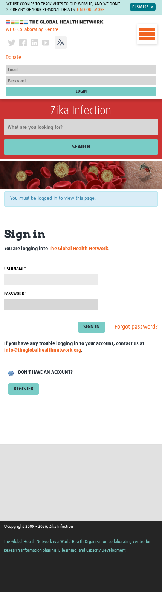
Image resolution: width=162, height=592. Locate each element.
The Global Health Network (55, 22)
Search (81, 147)
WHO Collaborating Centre (32, 29)
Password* (15, 294)
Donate (13, 57)
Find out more (90, 10)
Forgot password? (136, 327)
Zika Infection (81, 110)
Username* (15, 269)
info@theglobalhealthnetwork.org (42, 350)
